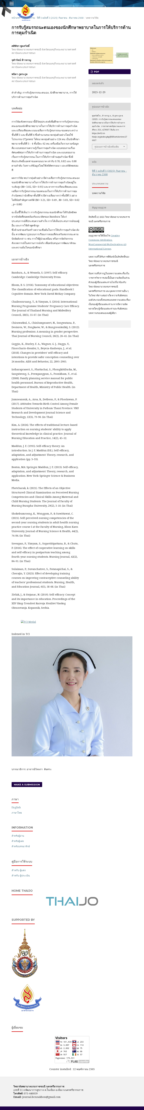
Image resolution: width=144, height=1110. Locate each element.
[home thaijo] (72, 905)
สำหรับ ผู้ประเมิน (21, 875)
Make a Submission (27, 784)
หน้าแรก (16, 17)
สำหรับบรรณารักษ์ (21, 846)
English (16, 807)
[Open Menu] (11, 3)
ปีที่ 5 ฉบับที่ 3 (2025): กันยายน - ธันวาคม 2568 (60, 17)
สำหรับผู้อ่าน (18, 835)
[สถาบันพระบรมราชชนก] (25, 977)
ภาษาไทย (17, 812)
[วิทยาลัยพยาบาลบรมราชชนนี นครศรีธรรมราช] (27, 1012)
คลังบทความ (28, 17)
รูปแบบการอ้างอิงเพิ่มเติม (106, 146)
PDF (96, 71)
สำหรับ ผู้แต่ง (19, 870)
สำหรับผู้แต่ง (18, 841)
